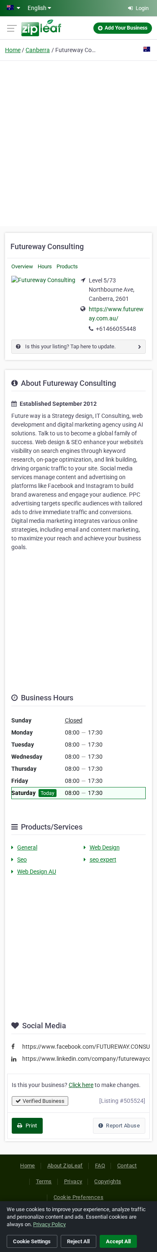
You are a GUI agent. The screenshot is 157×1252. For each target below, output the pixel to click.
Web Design (105, 847)
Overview (22, 266)
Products (67, 266)
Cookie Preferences (78, 1197)
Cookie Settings (32, 1241)
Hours (45, 266)
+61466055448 (116, 328)
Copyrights (107, 1181)
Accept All (118, 1241)
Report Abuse (122, 1125)
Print (30, 1125)
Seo (22, 859)
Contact (127, 1165)
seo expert (103, 859)
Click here (81, 1085)
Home (13, 50)
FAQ (100, 1165)
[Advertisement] (78, 142)
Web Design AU (36, 871)
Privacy (73, 1181)
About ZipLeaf (65, 1165)
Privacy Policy (49, 1224)
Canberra (38, 50)
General (27, 847)
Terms (44, 1181)
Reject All (78, 1241)
